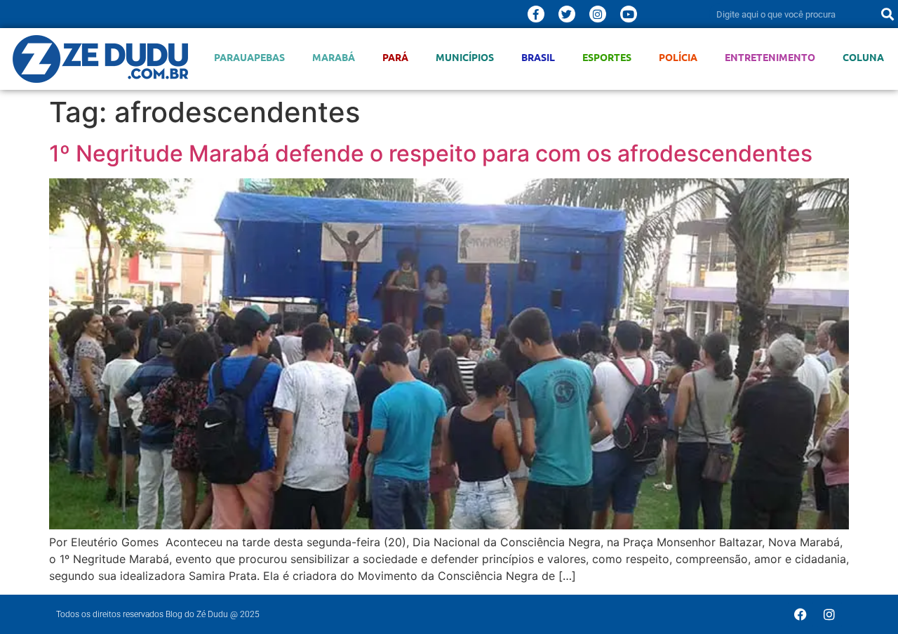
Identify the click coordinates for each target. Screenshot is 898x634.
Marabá (333, 57)
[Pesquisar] (887, 14)
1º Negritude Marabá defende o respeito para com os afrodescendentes (430, 153)
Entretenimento (770, 57)
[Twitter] (566, 14)
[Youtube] (628, 14)
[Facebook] (800, 614)
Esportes (606, 57)
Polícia (678, 57)
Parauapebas (249, 57)
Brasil (538, 57)
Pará (395, 57)
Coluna (863, 57)
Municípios (465, 57)
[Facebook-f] (536, 14)
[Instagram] (597, 14)
